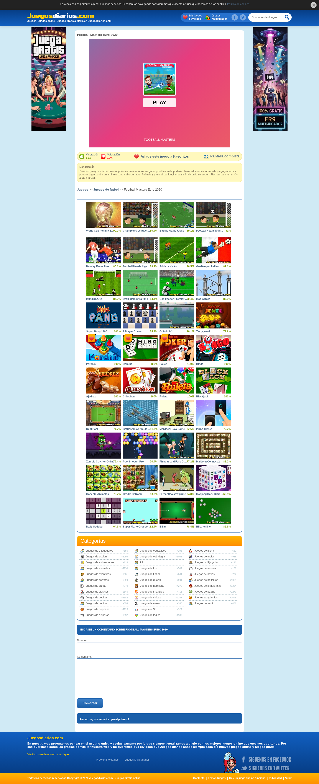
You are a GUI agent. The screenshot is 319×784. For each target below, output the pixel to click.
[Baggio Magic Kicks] (177, 215)
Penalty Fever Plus (97, 266)
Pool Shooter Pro (133, 461)
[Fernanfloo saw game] (177, 478)
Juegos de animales (98, 568)
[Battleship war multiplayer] (140, 413)
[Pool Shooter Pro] (140, 446)
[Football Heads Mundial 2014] (213, 215)
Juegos (219, 17)
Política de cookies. (238, 4)
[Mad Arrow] (213, 283)
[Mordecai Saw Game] (177, 413)
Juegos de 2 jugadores (99, 550)
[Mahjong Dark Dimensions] (213, 478)
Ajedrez (91, 396)
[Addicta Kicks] (177, 250)
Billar (163, 526)
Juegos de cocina (96, 603)
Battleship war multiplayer (137, 429)
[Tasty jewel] (213, 315)
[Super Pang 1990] (103, 315)
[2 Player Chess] (140, 315)
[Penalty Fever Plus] (103, 250)
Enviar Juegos (217, 778)
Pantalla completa (225, 156)
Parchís (91, 364)
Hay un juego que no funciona (247, 778)
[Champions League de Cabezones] (140, 215)
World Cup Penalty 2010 (100, 230)
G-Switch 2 (166, 331)
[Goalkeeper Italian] (213, 250)
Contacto (198, 778)
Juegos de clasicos (97, 591)
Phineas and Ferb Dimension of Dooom (174, 461)
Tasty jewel (203, 331)
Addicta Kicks (168, 266)
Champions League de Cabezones (137, 230)
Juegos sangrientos (206, 597)
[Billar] (177, 511)
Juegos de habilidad (152, 585)
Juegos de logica (150, 615)
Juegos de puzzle (204, 591)
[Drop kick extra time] (140, 283)
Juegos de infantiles (152, 591)
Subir (288, 778)
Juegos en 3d (148, 609)
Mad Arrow (203, 299)
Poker (163, 364)
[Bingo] (213, 348)
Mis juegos (195, 17)
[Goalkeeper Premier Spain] (177, 283)
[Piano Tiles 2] (213, 413)
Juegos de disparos (97, 615)
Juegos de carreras (97, 579)
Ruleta (164, 396)
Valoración (92, 156)
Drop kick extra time (135, 299)
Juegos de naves (204, 574)
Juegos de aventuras (98, 574)
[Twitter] (243, 17)
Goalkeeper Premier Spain (174, 299)
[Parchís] (103, 348)
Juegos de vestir (204, 603)
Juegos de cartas (96, 585)
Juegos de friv (148, 568)
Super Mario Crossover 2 (137, 526)
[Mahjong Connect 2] (213, 446)
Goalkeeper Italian (207, 266)
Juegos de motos (204, 556)
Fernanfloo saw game (173, 494)
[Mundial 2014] (103, 283)
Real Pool (92, 429)
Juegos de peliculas (206, 579)
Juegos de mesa (150, 603)
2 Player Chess (132, 331)
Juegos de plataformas (207, 585)
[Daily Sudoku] (103, 511)
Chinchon (129, 396)
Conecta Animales (97, 494)
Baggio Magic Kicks (172, 230)
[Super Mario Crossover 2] (140, 511)
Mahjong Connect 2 (208, 461)
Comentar (89, 703)
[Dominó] (140, 348)
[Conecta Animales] (103, 478)
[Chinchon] (140, 381)
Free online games (107, 759)
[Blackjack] (213, 381)
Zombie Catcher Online (100, 461)
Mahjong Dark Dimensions (210, 494)
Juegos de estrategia (152, 556)
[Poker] (177, 348)
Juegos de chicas (150, 597)
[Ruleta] (177, 381)
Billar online (203, 526)
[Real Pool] (103, 413)
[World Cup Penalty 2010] (103, 215)
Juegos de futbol (106, 189)
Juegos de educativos (153, 550)
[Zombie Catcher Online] (103, 446)
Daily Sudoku (94, 526)
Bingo (199, 364)
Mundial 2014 (94, 299)
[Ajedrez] (103, 381)
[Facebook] (234, 17)
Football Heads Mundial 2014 (210, 230)
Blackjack (202, 396)
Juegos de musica (205, 568)
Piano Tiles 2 (204, 429)
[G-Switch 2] (177, 315)
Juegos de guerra (150, 579)
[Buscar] (287, 17)
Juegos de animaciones (100, 562)
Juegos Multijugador (137, 759)
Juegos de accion (96, 556)
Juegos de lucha (204, 550)
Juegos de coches (96, 597)
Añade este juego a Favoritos (165, 156)
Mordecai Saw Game (172, 429)
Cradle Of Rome (133, 494)
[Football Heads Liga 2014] (140, 250)
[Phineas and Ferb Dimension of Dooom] (177, 446)
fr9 (141, 562)
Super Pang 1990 (96, 331)
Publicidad (275, 778)
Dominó (127, 364)
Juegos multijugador (206, 562)
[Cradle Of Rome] (140, 478)
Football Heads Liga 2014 (137, 266)
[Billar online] (213, 511)
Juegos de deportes (97, 609)
